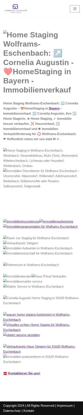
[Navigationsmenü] (75, 8)
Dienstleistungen (58, 209)
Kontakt (28, 410)
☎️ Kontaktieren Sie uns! (21, 373)
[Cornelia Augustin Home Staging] (16, 8)
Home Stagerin (21, 209)
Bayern (54, 108)
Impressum (65, 405)
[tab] (21, 210)
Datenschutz (12, 410)
